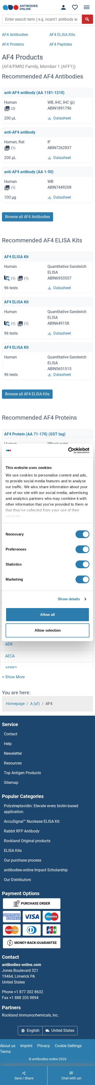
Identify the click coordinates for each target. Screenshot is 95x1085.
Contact (10, 734)
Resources (13, 763)
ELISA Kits (13, 850)
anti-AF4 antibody (19, 132)
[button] (13, 677)
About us (7, 1045)
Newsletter (13, 753)
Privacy (43, 1045)
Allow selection (48, 630)
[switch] (82, 549)
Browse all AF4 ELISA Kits (27, 394)
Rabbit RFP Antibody (21, 831)
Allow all (47, 614)
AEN (8, 644)
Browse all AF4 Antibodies (27, 216)
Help (8, 743)
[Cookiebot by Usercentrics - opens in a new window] (68, 450)
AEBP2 (11, 668)
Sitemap (11, 782)
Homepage (15, 703)
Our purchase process (22, 860)
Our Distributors (17, 879)
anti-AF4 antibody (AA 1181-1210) (34, 92)
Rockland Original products (27, 841)
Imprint (26, 1045)
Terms (5, 1051)
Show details (69, 599)
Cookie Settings (68, 1045)
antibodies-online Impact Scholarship (36, 870)
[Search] (87, 19)
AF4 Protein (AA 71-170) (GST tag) (35, 434)
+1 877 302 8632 (28, 992)
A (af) (35, 703)
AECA (10, 656)
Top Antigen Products (22, 773)
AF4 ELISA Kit (16, 256)
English (33, 1030)
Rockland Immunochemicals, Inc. (30, 1015)
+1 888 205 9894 (23, 997)
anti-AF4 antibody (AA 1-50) (29, 172)
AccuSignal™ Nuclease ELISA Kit (31, 821)
